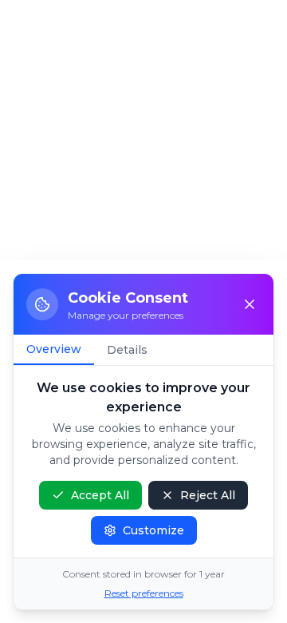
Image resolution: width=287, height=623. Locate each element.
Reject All (207, 495)
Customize (153, 530)
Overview (53, 349)
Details (127, 350)
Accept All (100, 495)
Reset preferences (143, 593)
